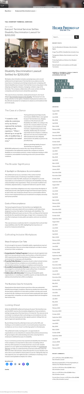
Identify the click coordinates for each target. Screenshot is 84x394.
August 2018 (55, 258)
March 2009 (55, 329)
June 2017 (55, 261)
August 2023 (55, 221)
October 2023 (56, 215)
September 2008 (57, 335)
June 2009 (55, 323)
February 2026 (56, 129)
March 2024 (55, 200)
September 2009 (57, 317)
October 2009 (56, 314)
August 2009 (55, 320)
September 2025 (56, 144)
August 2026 (55, 111)
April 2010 (55, 305)
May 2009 (55, 326)
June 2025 (55, 154)
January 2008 (56, 342)
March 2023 (55, 237)
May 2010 (55, 301)
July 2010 (55, 298)
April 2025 (55, 160)
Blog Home (8, 11)
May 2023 (55, 231)
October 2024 (56, 178)
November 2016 (56, 264)
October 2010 (56, 295)
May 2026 (55, 120)
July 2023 (55, 224)
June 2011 (55, 292)
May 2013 (55, 283)
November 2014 (56, 277)
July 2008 (55, 338)
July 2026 (55, 114)
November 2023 (56, 212)
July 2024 (55, 188)
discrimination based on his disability (21, 97)
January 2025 (56, 169)
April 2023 (55, 234)
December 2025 (56, 135)
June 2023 (55, 228)
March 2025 (55, 163)
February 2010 (56, 308)
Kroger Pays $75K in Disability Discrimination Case (65, 52)
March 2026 (55, 126)
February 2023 (56, 240)
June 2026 (55, 117)
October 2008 (56, 332)
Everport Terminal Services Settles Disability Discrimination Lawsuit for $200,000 (22, 32)
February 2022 (56, 249)
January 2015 (56, 274)
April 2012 (55, 286)
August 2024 (55, 184)
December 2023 (56, 209)
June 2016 (55, 271)
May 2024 (55, 194)
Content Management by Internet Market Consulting (13, 392)
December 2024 (56, 172)
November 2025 (56, 138)
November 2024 (56, 175)
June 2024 (55, 191)
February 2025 (56, 166)
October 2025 (56, 141)
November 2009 (56, 311)
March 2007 (55, 345)
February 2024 (56, 203)
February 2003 (56, 348)
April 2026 (55, 123)
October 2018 (56, 252)
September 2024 (56, 181)
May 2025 (55, 157)
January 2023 (56, 243)
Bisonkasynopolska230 (58, 362)
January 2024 (56, 206)
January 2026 (56, 132)
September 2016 (56, 268)
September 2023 (56, 218)
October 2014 (56, 280)
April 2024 (55, 197)
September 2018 (56, 255)
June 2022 (55, 246)
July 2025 (55, 151)
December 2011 (56, 289)
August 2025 (55, 148)
